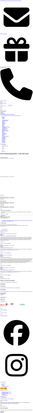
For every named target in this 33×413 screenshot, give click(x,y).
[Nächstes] (3, 195)
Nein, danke (2, 412)
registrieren (3, 113)
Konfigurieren (9, 403)
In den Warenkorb (3, 215)
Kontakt (3, 385)
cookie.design (6, 400)
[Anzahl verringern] (2, 214)
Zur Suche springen (10, 0)
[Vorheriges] (1, 195)
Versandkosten (9, 243)
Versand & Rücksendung (5, 386)
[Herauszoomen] (1, 201)
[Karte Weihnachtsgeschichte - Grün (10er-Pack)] (7, 158)
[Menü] (1, 102)
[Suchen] (9, 105)
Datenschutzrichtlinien (5, 392)
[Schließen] (0, 200)
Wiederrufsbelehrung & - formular (6, 393)
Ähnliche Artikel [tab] (4, 229)
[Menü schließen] (2, 119)
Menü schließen (4, 111)
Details (1, 244)
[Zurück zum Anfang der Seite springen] (1, 401)
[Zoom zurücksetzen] (3, 201)
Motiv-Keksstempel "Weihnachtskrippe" (5, 257)
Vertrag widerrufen (2, 293)
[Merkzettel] (0, 108)
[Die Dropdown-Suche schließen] (11, 105)
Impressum (3, 394)
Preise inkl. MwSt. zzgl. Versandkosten (5, 210)
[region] (16, 183)
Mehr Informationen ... (27, 402)
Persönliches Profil (5, 114)
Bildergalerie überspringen (4, 157)
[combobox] (4, 105)
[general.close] (1, 405)
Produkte (3, 118)
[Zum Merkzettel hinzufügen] (1, 234)
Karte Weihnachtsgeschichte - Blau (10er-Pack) (6, 247)
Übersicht (1, 114)
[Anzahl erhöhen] (7, 214)
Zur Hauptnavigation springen (17, 0)
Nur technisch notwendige (4, 403)
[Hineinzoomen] (5, 201)
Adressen (9, 114)
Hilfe (2, 384)
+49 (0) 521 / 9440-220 (3, 100)
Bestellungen (13, 114)
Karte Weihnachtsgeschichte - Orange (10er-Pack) (7, 269)
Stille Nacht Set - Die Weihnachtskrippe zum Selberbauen (8, 235)
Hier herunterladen (2, 283)
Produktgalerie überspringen (4, 230)
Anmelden (1, 112)
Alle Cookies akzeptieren (15, 403)
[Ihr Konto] (1, 109)
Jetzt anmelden (2, 411)
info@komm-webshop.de (3, 315)
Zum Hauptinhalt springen (4, 0)
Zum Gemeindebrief (3, 289)
